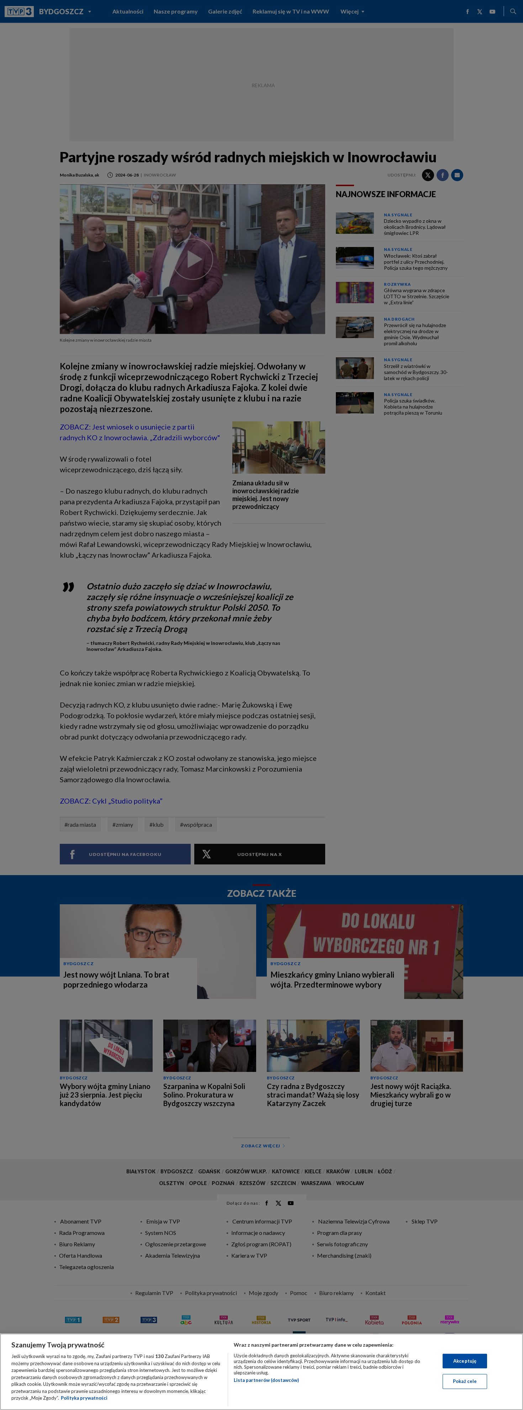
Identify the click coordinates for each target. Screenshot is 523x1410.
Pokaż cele (465, 1381)
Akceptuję (464, 1361)
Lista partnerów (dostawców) (266, 1380)
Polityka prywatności (84, 1398)
